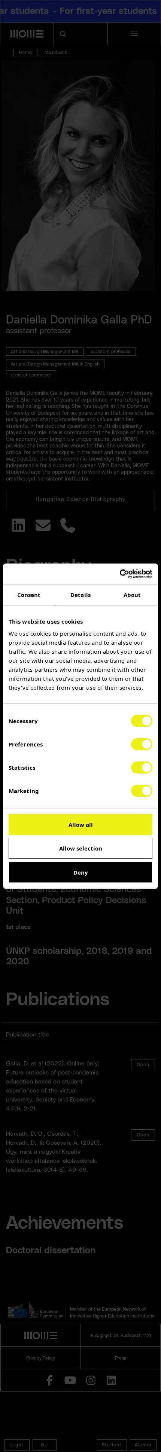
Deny (80, 872)
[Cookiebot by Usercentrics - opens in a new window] (119, 574)
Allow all (81, 824)
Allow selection (80, 848)
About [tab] (132, 594)
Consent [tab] (29, 594)
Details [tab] (80, 594)
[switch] (141, 744)
